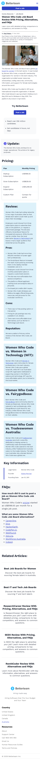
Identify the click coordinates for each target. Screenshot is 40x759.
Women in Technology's (22, 238)
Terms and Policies (9, 748)
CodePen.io (11, 530)
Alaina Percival (26, 474)
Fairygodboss (10, 402)
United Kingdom (8, 715)
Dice (8, 524)
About (4, 731)
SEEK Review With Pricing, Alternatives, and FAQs (20, 636)
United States (7, 712)
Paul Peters (7, 33)
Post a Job (20, 8)
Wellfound (11, 533)
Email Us (5, 741)
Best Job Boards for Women (20, 568)
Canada (5, 718)
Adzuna (9, 536)
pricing (26, 502)
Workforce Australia (15, 539)
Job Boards (19, 14)
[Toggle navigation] (37, 3)
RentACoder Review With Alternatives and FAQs (20, 665)
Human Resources (7, 14)
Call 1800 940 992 (9, 738)
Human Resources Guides (12, 745)
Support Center (8, 734)
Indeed (9, 542)
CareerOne (11, 521)
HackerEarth (12, 527)
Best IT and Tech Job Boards (20, 587)
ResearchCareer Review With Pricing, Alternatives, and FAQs (20, 607)
